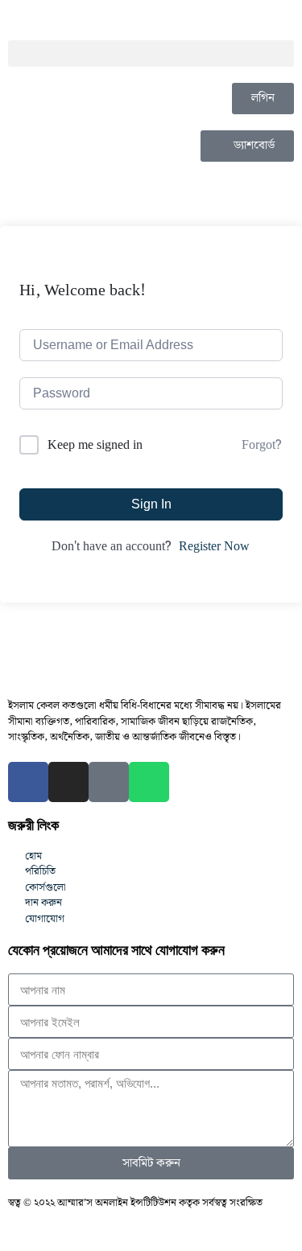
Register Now (214, 547)
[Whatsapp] (149, 782)
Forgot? (262, 445)
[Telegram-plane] (109, 782)
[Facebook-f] (28, 782)
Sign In (151, 504)
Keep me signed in (95, 445)
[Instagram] (68, 782)
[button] (151, 53)
